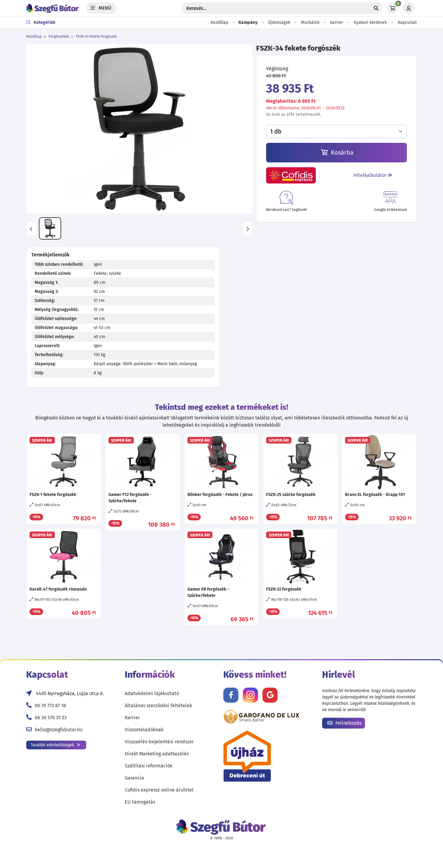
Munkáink (310, 22)
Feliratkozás (347, 723)
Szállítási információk (148, 766)
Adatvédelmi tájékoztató (152, 693)
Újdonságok (279, 22)
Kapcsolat (407, 22)
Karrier (336, 22)
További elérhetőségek (53, 745)
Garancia (134, 778)
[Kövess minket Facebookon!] (230, 695)
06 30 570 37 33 (51, 717)
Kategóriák (44, 22)
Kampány (248, 22)
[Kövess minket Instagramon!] (250, 695)
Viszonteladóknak (144, 729)
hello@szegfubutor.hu (59, 729)
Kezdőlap (219, 22)
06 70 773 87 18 (50, 705)
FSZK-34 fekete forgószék (96, 36)
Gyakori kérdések (370, 22)
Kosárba (341, 152)
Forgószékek (59, 36)
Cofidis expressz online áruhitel (159, 790)
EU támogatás (140, 802)
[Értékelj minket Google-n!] (270, 695)
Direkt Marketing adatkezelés (157, 754)
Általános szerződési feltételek (158, 705)
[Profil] (409, 8)
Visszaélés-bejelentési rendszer (159, 742)
